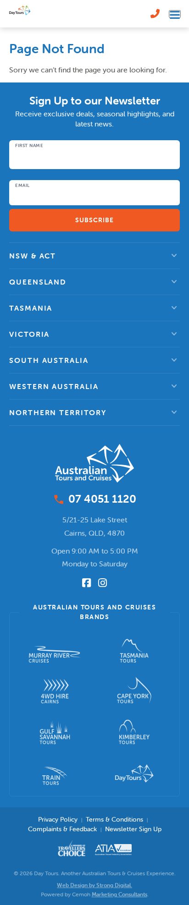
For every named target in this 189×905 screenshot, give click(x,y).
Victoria (29, 334)
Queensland (38, 281)
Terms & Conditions (114, 819)
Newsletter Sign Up (133, 829)
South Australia (49, 360)
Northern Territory (57, 412)
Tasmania (30, 308)
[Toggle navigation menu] (175, 14)
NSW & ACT (32, 255)
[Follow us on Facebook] (86, 583)
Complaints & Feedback (62, 829)
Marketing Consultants (119, 894)
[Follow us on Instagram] (102, 583)
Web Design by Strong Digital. (94, 885)
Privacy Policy (58, 819)
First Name (29, 145)
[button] (94, 256)
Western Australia (54, 386)
